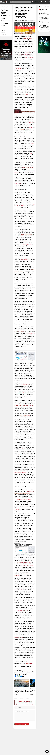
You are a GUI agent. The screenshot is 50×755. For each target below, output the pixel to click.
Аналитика (4, 15)
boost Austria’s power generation (24, 499)
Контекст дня (4, 6)
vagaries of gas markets (20, 472)
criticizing (18, 68)
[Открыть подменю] (10, 16)
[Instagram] (43, 2)
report (21, 271)
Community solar (18, 637)
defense (22, 129)
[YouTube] (47, 2)
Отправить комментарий (21, 724)
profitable (19, 455)
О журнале (3, 34)
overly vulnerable (26, 384)
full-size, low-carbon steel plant (24, 562)
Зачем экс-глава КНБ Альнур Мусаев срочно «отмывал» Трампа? (44, 19)
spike (31, 153)
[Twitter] (23, 676)
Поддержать (36, 1)
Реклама (3, 30)
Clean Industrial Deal (25, 259)
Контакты (3, 32)
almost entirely (23, 448)
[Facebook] (41, 2)
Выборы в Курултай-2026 (5, 10)
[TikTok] (49, 2)
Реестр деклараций (4, 26)
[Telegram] (45, 2)
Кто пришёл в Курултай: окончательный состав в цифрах (43, 11)
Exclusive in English (4, 13)
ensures (22, 236)
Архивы (3, 18)
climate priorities (27, 130)
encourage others (27, 244)
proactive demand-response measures (23, 405)
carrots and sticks (18, 589)
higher (32, 143)
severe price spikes (25, 415)
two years (28, 52)
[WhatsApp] (19, 676)
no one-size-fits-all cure (24, 54)
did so (30, 127)
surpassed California (19, 331)
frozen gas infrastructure (23, 392)
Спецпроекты (4, 23)
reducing (18, 509)
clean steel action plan (22, 610)
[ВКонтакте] (15, 676)
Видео (2, 20)
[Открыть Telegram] (47, 751)
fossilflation (18, 183)
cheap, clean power (28, 565)
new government (29, 57)
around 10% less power (27, 167)
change (26, 94)
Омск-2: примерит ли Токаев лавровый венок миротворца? (44, 26)
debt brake (31, 122)
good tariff (24, 240)
